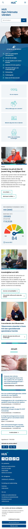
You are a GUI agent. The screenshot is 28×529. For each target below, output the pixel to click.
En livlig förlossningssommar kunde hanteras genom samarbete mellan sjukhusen (12, 417)
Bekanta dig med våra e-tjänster (14, 123)
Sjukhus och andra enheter (8, 466)
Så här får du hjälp (6, 468)
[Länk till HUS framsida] (14, 2)
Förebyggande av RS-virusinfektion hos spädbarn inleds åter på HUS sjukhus (14, 401)
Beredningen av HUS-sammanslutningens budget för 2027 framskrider (13, 409)
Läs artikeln (6, 192)
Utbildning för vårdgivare (8, 479)
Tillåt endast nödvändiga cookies (14, 522)
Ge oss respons (14, 94)
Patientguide (5, 470)
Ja (6, 447)
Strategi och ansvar (7, 499)
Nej (14, 447)
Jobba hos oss (5, 501)
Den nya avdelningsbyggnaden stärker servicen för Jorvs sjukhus (13, 394)
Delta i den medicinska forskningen (14, 137)
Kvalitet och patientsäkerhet (9, 495)
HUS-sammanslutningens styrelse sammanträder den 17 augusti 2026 (12, 425)
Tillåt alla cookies (14, 526)
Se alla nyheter (13, 432)
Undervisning (5, 488)
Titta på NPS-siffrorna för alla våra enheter (12, 296)
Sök (24, 20)
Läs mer (3, 515)
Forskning (4, 486)
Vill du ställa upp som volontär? (13, 108)
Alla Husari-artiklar (8, 196)
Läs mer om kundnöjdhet (9, 291)
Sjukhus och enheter (7, 472)
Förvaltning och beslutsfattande (10, 497)
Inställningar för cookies (14, 519)
